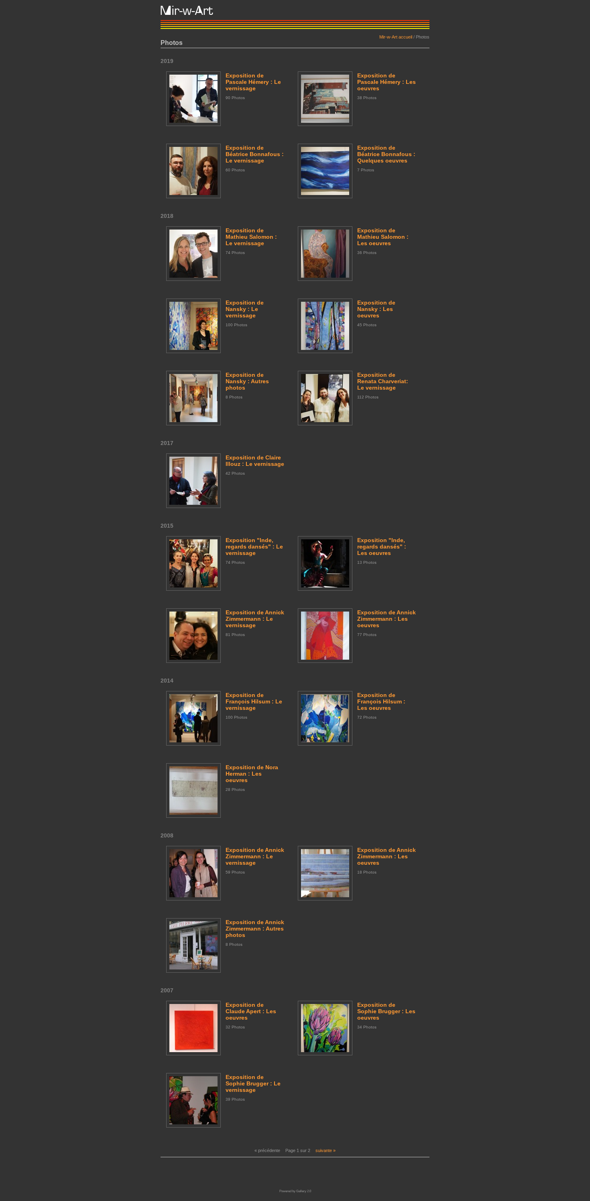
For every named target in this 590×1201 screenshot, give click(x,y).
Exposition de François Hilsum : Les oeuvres (381, 701)
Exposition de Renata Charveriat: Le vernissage (382, 381)
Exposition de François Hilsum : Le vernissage (254, 701)
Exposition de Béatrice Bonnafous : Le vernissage (255, 154)
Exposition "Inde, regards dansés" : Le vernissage (254, 546)
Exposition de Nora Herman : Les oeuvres (252, 773)
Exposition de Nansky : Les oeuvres (376, 309)
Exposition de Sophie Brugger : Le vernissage (253, 1083)
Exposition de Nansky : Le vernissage (245, 309)
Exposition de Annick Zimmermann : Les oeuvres (386, 618)
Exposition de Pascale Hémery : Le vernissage (253, 81)
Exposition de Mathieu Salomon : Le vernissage (251, 236)
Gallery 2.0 (303, 1191)
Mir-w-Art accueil (395, 37)
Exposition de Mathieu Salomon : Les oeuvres (383, 236)
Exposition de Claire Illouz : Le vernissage (255, 460)
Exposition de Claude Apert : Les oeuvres (251, 1011)
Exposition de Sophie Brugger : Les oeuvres (386, 1011)
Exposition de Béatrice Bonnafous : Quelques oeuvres (386, 154)
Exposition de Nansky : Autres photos (247, 381)
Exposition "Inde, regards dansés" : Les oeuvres (381, 546)
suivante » (325, 1150)
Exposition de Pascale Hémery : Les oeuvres (386, 81)
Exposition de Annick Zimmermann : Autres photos (255, 928)
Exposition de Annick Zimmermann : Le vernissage (255, 618)
